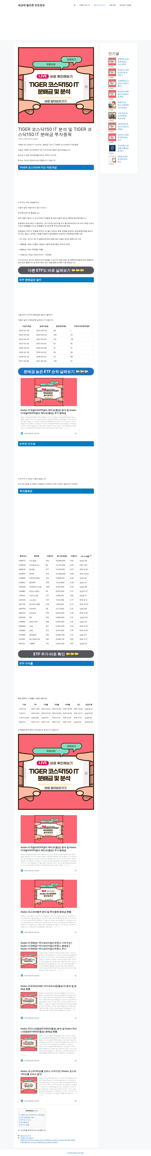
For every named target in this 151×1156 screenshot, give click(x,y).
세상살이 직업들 (125, 5)
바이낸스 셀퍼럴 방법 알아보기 (123, 137)
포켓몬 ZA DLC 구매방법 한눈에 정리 (123, 104)
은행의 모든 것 (85, 5)
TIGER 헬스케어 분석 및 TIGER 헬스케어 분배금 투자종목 (39, 1142)
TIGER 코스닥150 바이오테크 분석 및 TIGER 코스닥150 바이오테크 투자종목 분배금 (47, 1140)
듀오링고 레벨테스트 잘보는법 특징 (123, 94)
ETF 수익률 (24, 1125)
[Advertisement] (75, 25)
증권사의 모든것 (99, 5)
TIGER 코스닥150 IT (27, 1138)
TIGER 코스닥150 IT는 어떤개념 (31, 1115)
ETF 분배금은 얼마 (27, 1117)
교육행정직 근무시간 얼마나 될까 (123, 83)
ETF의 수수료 (25, 1120)
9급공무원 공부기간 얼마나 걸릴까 (123, 126)
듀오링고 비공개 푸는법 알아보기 (123, 72)
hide (35, 1111)
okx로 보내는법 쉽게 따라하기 (123, 159)
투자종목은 (24, 1122)
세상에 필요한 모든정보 (31, 5)
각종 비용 (112, 5)
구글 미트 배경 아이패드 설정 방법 (122, 115)
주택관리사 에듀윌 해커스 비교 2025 (123, 61)
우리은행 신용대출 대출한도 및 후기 (123, 148)
